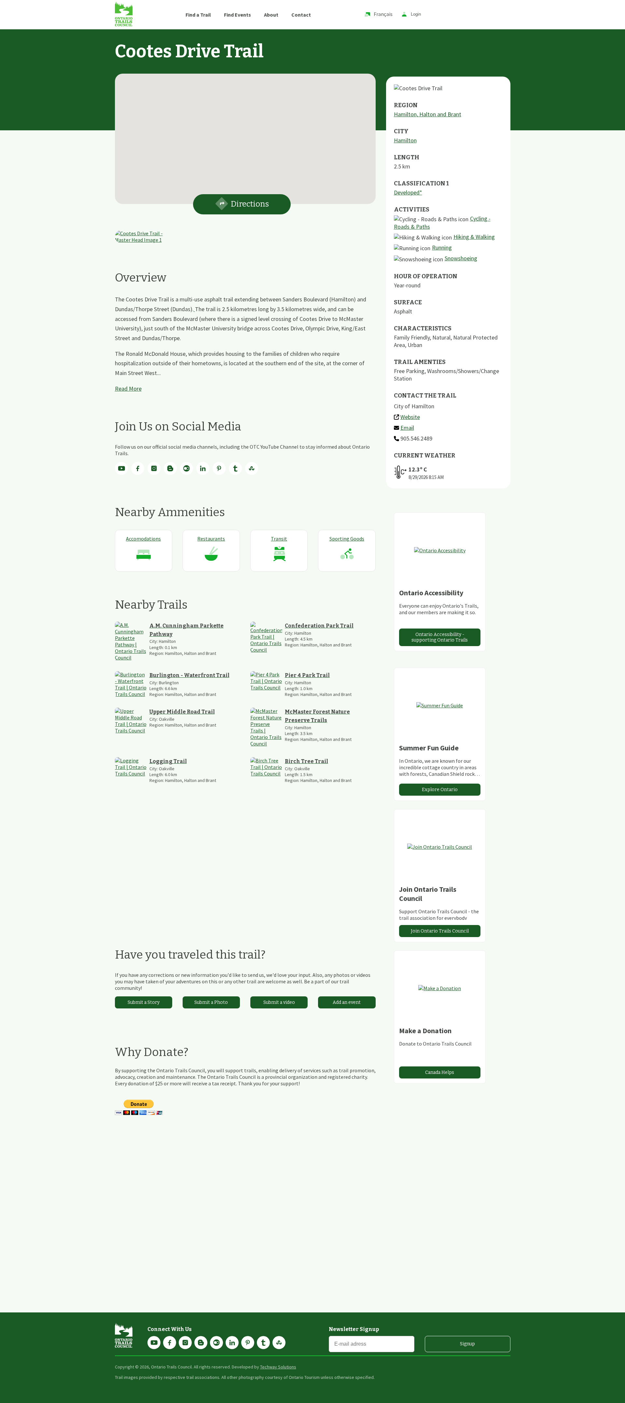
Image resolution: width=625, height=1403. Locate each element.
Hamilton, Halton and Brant (427, 114)
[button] (245, 135)
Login (416, 14)
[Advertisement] (245, 865)
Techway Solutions (278, 1367)
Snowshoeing (461, 258)
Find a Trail (198, 14)
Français (383, 14)
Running (442, 247)
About (271, 14)
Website (410, 417)
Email (407, 427)
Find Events (237, 14)
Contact (301, 14)
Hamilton (405, 140)
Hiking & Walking (474, 236)
